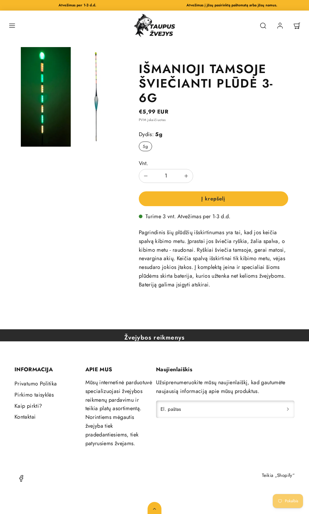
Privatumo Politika (35, 384)
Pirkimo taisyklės (34, 395)
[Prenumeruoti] (288, 409)
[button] (12, 25)
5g (145, 146)
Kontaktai (25, 417)
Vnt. (143, 163)
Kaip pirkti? (28, 406)
